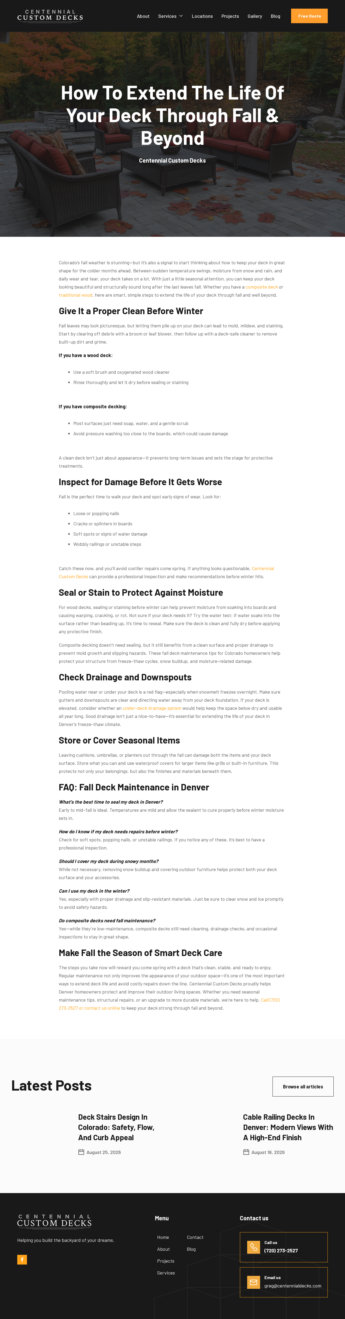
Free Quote (309, 15)
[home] (50, 16)
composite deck (261, 287)
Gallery (255, 16)
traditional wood (75, 295)
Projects (230, 16)
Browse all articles (303, 1087)
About (143, 16)
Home (163, 1237)
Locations (202, 16)
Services (167, 16)
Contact (195, 1237)
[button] (170, 16)
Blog (275, 16)
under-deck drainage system (151, 708)
